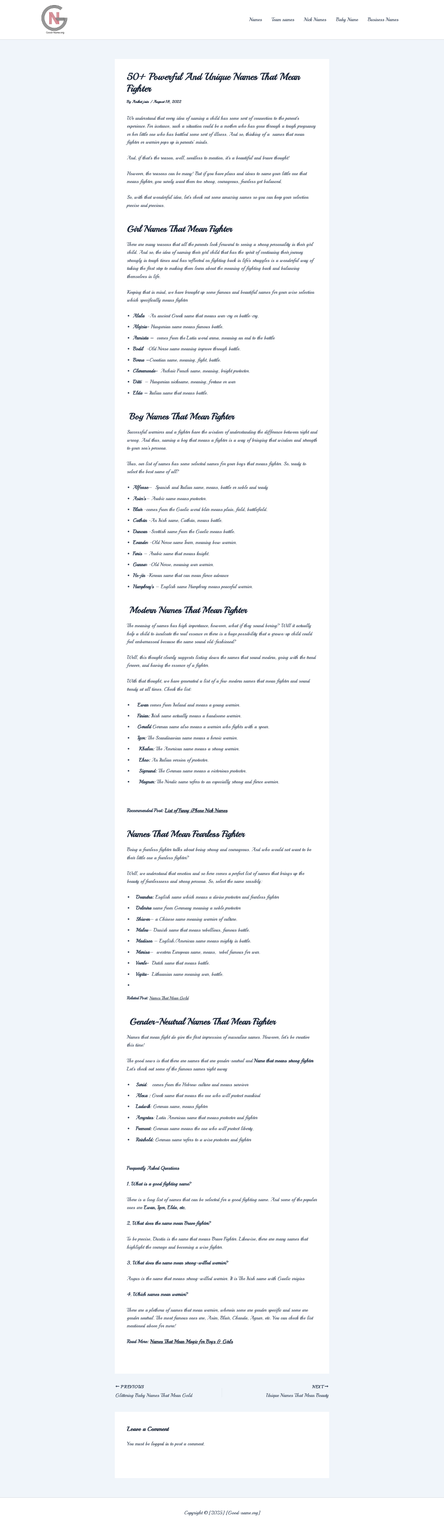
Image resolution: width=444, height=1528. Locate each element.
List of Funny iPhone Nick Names (196, 811)
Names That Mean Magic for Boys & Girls (191, 1342)
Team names (283, 20)
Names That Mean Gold (168, 998)
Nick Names (315, 20)
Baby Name (347, 20)
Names (255, 20)
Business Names (383, 20)
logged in (160, 1444)
